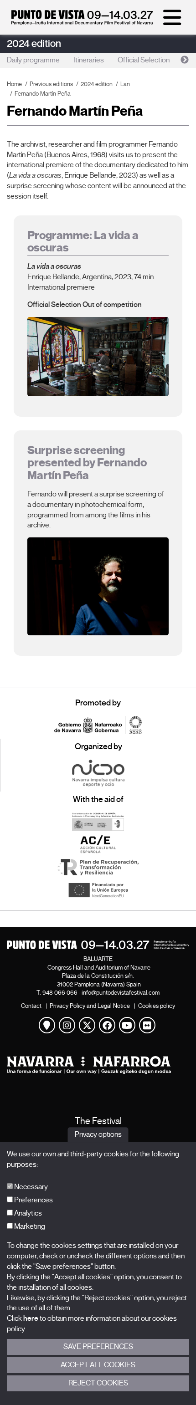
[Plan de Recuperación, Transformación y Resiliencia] (98, 867)
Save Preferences (98, 1346)
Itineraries (88, 60)
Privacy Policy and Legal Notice (90, 1006)
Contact (31, 1006)
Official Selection (144, 60)
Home (14, 84)
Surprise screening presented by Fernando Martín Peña (87, 462)
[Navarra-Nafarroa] (98, 1065)
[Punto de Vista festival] (82, 22)
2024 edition (34, 43)
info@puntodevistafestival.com (121, 992)
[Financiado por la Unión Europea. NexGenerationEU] (98, 890)
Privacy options (98, 1134)
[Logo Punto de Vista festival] (98, 944)
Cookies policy (156, 1006)
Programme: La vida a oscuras (83, 241)
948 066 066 (59, 992)
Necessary (30, 1186)
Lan (125, 84)
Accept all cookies (98, 1364)
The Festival (98, 1121)
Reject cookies (98, 1383)
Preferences (33, 1200)
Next (184, 60)
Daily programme (33, 60)
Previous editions (51, 84)
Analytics (27, 1213)
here (30, 1318)
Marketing (29, 1226)
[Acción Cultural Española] (98, 844)
